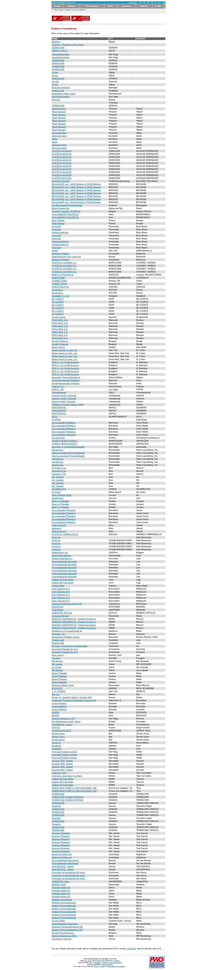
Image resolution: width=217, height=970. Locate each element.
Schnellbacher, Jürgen (62, 724)
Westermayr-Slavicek (61, 939)
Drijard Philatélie (59, 673)
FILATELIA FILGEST (61, 730)
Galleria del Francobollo (62, 580)
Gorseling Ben (58, 438)
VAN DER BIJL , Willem (63, 866)
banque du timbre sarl (62, 854)
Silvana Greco (58, 733)
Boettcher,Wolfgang (61, 87)
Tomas (55, 72)
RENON (55, 712)
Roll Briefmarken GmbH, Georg (66, 721)
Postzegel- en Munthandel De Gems (68, 872)
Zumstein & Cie (59, 468)
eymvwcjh (56, 226)
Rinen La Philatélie (60, 501)
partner (117, 961)
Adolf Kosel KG (59, 525)
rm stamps (57, 667)
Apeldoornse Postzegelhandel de (67, 631)
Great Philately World (61, 495)
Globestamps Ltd (60, 552)
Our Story (88, 961)
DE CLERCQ (58, 299)
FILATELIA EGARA (61, 181)
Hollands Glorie (59, 884)
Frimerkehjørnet (59, 392)
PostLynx (56, 537)
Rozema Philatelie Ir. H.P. (63, 718)
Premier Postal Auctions (63, 933)
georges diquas (59, 317)
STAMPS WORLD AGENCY (65, 441)
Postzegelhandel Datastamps (65, 860)
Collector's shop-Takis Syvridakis (67, 776)
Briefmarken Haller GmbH (63, 93)
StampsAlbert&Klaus (61, 555)
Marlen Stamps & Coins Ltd (64, 350)
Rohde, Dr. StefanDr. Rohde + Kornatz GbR (72, 697)
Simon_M (56, 743)
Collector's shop (59, 773)
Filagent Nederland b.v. (62, 558)
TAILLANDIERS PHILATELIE (65, 214)
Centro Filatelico (59, 703)
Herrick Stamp (58, 347)
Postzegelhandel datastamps (65, 863)
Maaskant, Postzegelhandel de (66, 377)
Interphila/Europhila (60, 54)
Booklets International (62, 900)
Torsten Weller (58, 921)
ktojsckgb (56, 229)
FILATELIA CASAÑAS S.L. (64, 263)
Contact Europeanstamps (112, 962)
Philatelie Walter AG (61, 887)
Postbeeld (56, 746)
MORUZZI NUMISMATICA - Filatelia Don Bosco (74, 619)
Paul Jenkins (58, 655)
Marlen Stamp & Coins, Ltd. (64, 353)
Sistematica (57, 290)
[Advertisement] (128, 18)
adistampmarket (59, 133)
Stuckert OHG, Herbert (62, 761)
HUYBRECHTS (59, 489)
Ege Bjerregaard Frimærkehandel (67, 205)
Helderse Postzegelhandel (64, 903)
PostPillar (56, 420)
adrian (54, 139)
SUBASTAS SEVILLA (62, 613)
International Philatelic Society (66, 637)
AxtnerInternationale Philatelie (65, 380)
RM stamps (57, 664)
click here (131, 948)
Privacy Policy (99, 966)
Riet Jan (55, 694)
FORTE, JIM (58, 389)
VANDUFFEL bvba (60, 881)
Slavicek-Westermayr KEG (64, 936)
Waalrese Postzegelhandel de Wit (67, 927)
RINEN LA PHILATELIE (63, 275)
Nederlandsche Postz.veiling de (66, 256)
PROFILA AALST (60, 51)
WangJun (56, 42)
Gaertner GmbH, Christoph (64, 395)
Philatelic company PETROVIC (66, 211)
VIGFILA (56, 727)
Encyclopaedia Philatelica (63, 423)
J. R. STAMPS (58, 691)
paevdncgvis (57, 450)
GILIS (54, 416)
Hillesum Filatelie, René (63, 685)
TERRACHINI (58, 48)
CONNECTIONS (59, 281)
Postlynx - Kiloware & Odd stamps (68, 45)
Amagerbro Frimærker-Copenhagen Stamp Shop (74, 700)
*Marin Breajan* (59, 109)
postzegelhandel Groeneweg (65, 924)
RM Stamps (57, 661)
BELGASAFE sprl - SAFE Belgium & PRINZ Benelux (76, 184)
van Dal (55, 81)
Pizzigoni (56, 658)
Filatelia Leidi (58, 90)
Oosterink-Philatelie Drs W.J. (65, 649)
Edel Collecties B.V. (61, 589)
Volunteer (97, 962)
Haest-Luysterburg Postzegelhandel (68, 453)
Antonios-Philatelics (61, 833)
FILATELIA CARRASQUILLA (65, 534)
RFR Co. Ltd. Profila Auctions (65, 362)
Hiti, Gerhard (57, 477)
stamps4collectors (60, 232)
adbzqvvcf (56, 528)
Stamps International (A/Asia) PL (67, 604)
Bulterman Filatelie (60, 253)
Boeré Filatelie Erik (60, 208)
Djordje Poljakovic (60, 341)
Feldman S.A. (58, 386)
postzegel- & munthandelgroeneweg (68, 447)
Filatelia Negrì (58, 586)
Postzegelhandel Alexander (64, 561)
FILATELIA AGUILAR (61, 151)
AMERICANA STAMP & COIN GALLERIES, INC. (74, 788)
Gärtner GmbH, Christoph (63, 401)
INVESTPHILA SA (60, 287)
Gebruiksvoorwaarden (116, 966)
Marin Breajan (58, 220)
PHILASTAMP (58, 278)
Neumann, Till (58, 634)
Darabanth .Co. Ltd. (61, 296)
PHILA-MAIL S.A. (60, 320)
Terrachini (56, 806)
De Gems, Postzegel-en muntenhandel (69, 646)
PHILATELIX (58, 607)
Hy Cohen (56, 492)
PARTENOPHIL (59, 407)
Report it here (107, 964)
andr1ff (55, 250)
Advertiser (101, 961)
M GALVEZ (57, 688)
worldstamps (57, 498)
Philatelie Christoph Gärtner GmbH (68, 404)
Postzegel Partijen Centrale (64, 752)
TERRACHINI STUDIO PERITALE (67, 797)
